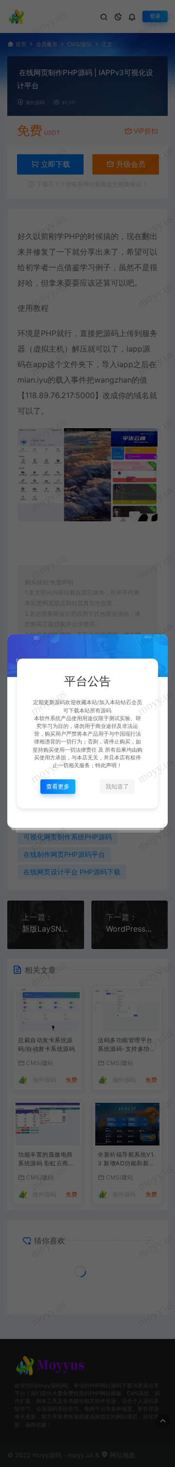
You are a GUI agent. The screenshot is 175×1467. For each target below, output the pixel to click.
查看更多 (58, 786)
